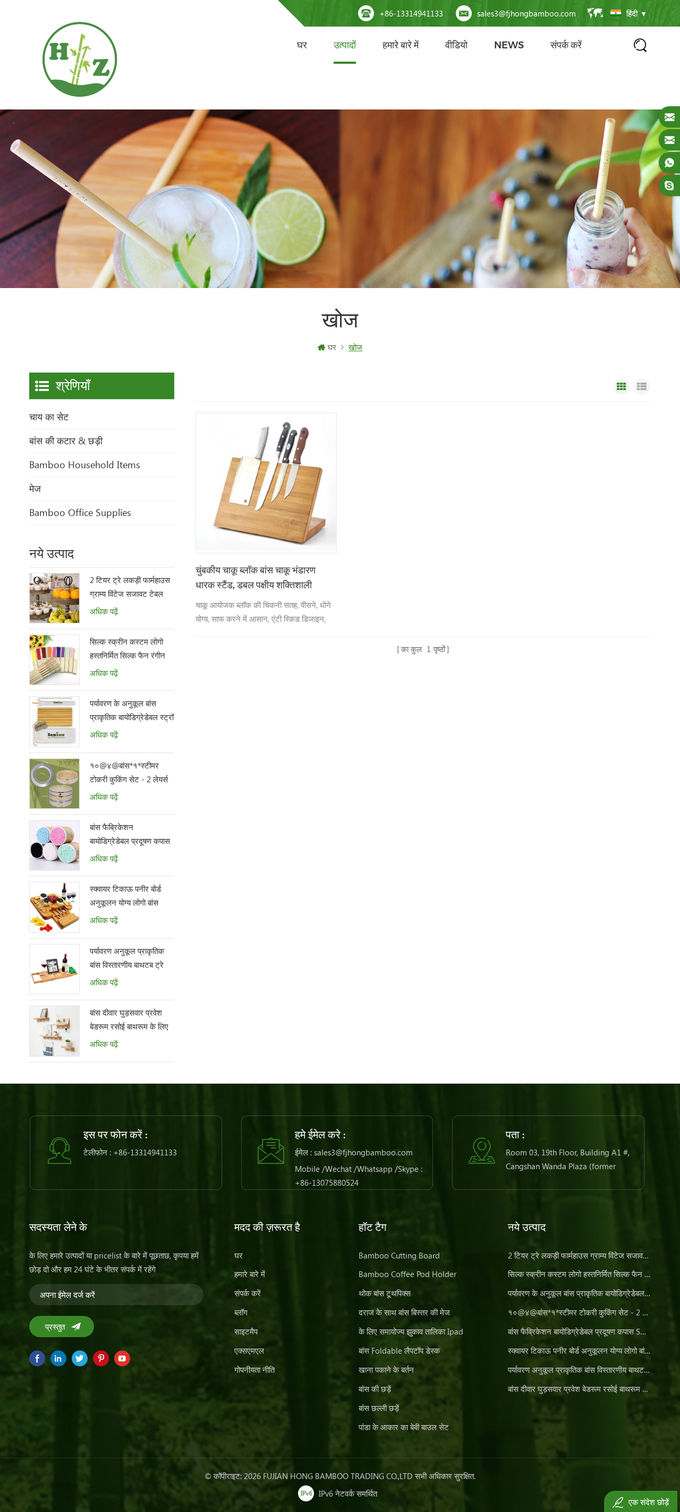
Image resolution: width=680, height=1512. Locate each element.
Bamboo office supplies (80, 512)
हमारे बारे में (400, 45)
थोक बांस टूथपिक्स (385, 1293)
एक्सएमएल (249, 1350)
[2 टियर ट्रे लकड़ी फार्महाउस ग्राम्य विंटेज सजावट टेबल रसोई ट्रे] (54, 598)
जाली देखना (622, 387)
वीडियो (456, 45)
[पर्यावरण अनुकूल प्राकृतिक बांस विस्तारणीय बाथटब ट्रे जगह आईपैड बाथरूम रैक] (54, 969)
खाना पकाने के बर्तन (386, 1369)
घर (302, 45)
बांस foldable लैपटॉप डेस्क (399, 1350)
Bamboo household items (84, 464)
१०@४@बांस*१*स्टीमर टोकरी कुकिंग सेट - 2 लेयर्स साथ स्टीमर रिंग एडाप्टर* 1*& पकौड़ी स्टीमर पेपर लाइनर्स (129, 773)
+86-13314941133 (411, 13)
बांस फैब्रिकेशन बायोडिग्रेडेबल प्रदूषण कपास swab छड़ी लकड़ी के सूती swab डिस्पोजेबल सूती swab (132, 835)
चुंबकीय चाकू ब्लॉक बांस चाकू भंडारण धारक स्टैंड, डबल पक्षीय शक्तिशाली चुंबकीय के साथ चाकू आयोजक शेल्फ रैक (262, 578)
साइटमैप (246, 1331)
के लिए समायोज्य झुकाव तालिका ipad (411, 1331)
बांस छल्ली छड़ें (379, 1408)
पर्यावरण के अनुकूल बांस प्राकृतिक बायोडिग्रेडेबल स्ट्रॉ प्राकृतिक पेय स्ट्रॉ (132, 711)
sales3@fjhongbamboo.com (526, 13)
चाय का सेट (49, 416)
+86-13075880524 (327, 1182)
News (509, 45)
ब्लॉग (241, 1312)
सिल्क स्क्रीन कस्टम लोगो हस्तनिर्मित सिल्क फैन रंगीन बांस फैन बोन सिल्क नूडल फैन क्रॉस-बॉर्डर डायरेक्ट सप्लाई (131, 649)
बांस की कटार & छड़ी (66, 440)
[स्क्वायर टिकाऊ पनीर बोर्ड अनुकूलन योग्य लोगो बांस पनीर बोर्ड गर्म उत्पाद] (54, 907)
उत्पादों (345, 45)
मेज (35, 488)
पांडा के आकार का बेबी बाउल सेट (404, 1427)
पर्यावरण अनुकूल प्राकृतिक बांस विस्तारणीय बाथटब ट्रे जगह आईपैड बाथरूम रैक (127, 958)
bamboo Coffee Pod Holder (407, 1274)
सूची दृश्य (642, 387)
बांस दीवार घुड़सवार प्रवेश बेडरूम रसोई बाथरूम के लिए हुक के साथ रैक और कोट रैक (131, 1020)
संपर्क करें (566, 45)
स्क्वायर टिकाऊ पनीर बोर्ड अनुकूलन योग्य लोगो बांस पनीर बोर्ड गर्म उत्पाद (125, 896)
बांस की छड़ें (375, 1388)
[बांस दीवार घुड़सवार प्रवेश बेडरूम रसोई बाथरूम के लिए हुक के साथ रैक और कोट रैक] (54, 1030)
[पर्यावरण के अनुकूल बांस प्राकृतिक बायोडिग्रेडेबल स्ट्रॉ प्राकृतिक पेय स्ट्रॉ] (54, 721)
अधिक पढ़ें (104, 611)
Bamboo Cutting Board (399, 1255)
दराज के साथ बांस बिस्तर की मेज (404, 1312)
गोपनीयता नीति (254, 1369)
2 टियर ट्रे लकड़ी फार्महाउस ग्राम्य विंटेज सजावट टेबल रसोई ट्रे (130, 588)
